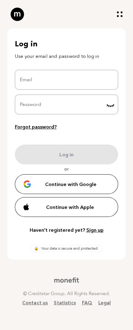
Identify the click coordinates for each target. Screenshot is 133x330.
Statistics (65, 303)
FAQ (87, 303)
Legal (104, 303)
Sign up (95, 230)
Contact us (35, 303)
